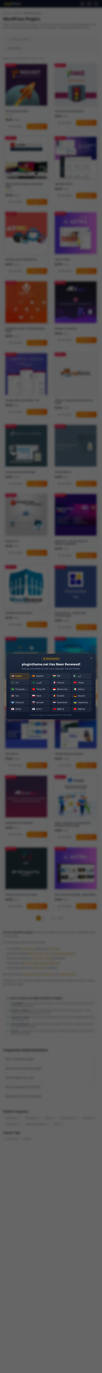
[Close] (91, 658)
